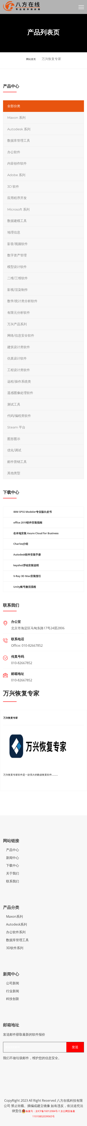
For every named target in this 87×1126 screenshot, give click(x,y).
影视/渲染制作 (17, 290)
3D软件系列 (14, 948)
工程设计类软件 (18, 370)
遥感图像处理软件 (20, 393)
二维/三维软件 (17, 278)
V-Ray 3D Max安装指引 (27, 576)
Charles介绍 (20, 544)
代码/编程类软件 (19, 416)
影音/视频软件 (17, 244)
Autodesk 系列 (18, 129)
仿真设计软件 (17, 358)
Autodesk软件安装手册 (27, 554)
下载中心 (12, 865)
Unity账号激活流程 (24, 587)
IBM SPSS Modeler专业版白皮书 (32, 512)
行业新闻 (12, 991)
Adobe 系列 (16, 175)
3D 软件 (13, 186)
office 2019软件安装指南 (27, 522)
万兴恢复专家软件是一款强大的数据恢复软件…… (29, 774)
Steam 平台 (16, 427)
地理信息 (13, 232)
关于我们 (12, 873)
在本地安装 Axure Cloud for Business (35, 533)
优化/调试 (14, 450)
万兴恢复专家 (10, 717)
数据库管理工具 (18, 140)
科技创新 (12, 998)
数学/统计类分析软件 (22, 301)
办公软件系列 (15, 932)
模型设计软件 (17, 267)
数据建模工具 (17, 221)
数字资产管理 (17, 255)
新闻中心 (12, 857)
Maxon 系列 (16, 118)
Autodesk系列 (16, 924)
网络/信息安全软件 (20, 335)
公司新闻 (12, 983)
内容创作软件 (17, 163)
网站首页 (31, 59)
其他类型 (13, 473)
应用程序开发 (17, 198)
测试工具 (13, 404)
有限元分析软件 (18, 313)
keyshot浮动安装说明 (26, 565)
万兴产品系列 (17, 324)
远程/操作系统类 (19, 381)
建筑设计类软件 (18, 347)
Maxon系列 (14, 916)
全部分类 (13, 106)
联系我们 (12, 881)
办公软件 (13, 152)
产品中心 (12, 850)
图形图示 (13, 439)
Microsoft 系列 (18, 209)
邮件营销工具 (17, 462)
